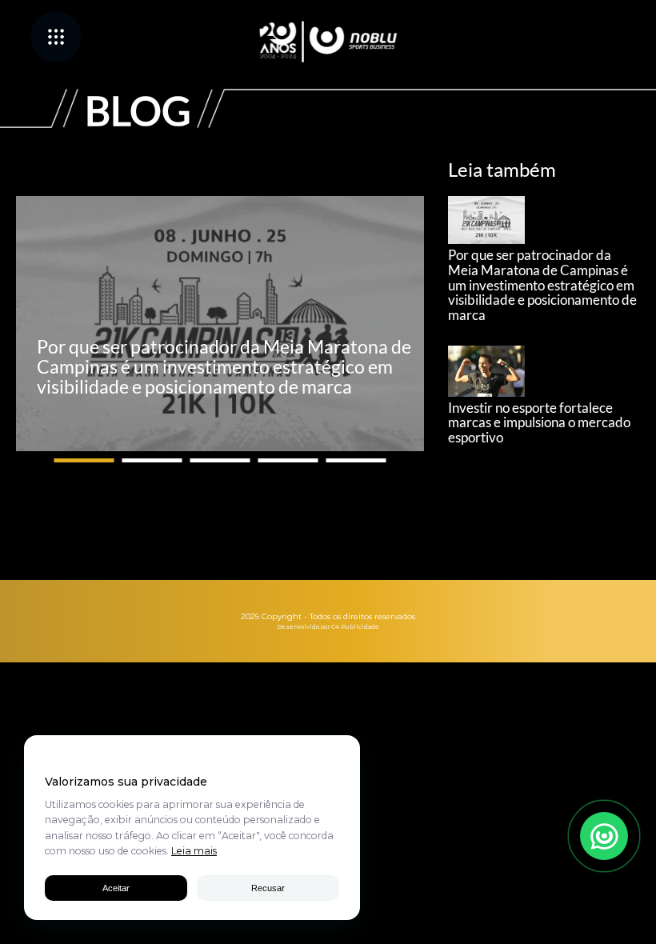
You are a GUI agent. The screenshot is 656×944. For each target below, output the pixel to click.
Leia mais (194, 851)
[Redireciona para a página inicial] (328, 41)
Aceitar (116, 888)
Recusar (268, 888)
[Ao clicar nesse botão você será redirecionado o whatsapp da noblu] (604, 836)
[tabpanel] (220, 323)
